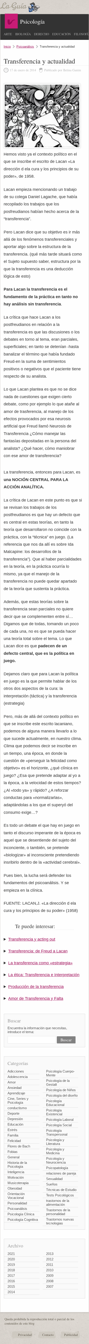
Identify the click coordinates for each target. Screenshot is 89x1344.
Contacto (48, 1335)
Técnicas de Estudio (61, 1190)
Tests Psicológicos (60, 1195)
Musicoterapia (18, 1183)
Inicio (7, 46)
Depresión (15, 1119)
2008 (49, 1281)
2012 (49, 1259)
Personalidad (17, 1203)
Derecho (41, 34)
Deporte (13, 1113)
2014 (11, 1292)
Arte (8, 34)
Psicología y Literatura (55, 1142)
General (13, 1157)
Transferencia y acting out (31, 939)
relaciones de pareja (61, 1173)
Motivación (16, 1177)
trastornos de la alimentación (57, 1202)
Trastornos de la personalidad (58, 1212)
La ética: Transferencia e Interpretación (43, 975)
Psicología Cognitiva (23, 1219)
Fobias (13, 1152)
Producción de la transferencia (36, 986)
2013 (49, 1254)
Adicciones (16, 1071)
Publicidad (71, 1335)
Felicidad (14, 1141)
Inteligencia (16, 1172)
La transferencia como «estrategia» (40, 963)
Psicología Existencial (54, 1112)
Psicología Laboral (59, 1119)
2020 (11, 1259)
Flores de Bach (19, 1146)
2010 (49, 1270)
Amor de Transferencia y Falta (35, 998)
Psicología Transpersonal (56, 1132)
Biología (23, 34)
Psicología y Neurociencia (56, 1160)
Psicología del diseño (62, 1095)
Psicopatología (57, 1168)
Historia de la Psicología (17, 1164)
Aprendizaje (16, 1093)
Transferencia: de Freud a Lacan (38, 951)
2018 (11, 1270)
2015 (11, 1286)
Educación (61, 34)
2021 (11, 1254)
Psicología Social (59, 1125)
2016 (11, 1281)
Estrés (12, 1130)
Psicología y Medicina (55, 1151)
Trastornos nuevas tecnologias (60, 1221)
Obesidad (15, 1188)
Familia (13, 1135)
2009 (49, 1275)
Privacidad (25, 1335)
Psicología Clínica (21, 1214)
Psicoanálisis (25, 46)
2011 (49, 1265)
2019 (11, 1265)
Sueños (52, 1184)
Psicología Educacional (55, 1103)
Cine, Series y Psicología (18, 1100)
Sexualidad (54, 1179)
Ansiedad (14, 1088)
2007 (49, 1286)
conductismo (17, 1108)
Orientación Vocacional (16, 1196)
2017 (11, 1275)
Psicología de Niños (61, 1090)
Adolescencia (18, 1077)
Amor (12, 1082)
